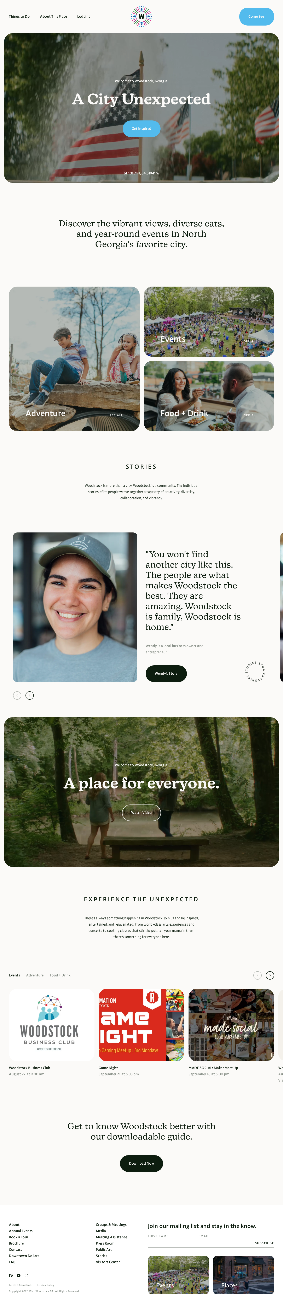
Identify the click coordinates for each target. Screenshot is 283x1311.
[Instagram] (26, 1275)
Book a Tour (18, 1237)
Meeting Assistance (111, 1237)
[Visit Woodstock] (141, 16)
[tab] (17, 975)
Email (203, 1236)
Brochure (16, 1243)
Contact (15, 1249)
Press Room (105, 1243)
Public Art (104, 1249)
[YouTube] (19, 1275)
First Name (158, 1236)
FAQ (12, 1262)
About (14, 1225)
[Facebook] (11, 1275)
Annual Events (21, 1231)
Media (101, 1231)
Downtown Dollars (24, 1256)
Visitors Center (108, 1262)
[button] (17, 695)
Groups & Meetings (111, 1225)
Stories (101, 1256)
